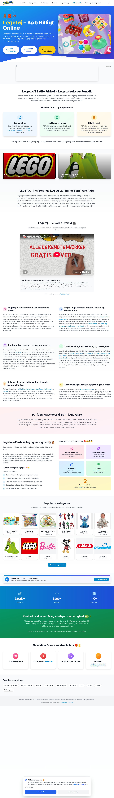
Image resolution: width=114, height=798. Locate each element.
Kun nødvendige (73, 792)
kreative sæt (92, 324)
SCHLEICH (26, 130)
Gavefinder (78, 3)
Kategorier (32, 3)
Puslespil (73, 685)
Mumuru (38, 685)
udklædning (21, 389)
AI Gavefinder (48, 50)
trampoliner (79, 353)
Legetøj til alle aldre (67, 441)
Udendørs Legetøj (73, 346)
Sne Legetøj (49, 685)
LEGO (28, 128)
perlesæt (81, 326)
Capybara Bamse (26, 685)
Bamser (98, 685)
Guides (54, 3)
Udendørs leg (63, 358)
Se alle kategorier (12, 50)
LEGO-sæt (62, 319)
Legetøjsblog (64, 3)
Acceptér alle (41, 792)
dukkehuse (30, 389)
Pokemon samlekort (87, 389)
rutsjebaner (89, 353)
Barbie (90, 685)
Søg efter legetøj (29, 50)
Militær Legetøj (61, 685)
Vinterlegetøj (8, 690)
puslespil (18, 352)
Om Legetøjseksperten (93, 3)
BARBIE (19, 130)
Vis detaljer (30, 787)
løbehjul (103, 353)
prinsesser (100, 666)
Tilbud (45, 3)
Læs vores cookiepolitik (80, 784)
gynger (72, 353)
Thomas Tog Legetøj (10, 685)
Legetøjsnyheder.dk (67, 702)
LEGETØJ (25, 190)
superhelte (93, 666)
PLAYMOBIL (11, 130)
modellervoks (70, 326)
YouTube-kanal (64, 294)
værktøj (5, 391)
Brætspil (95, 471)
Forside (22, 3)
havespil (100, 471)
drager (97, 353)
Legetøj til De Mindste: (20, 307)
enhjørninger (95, 664)
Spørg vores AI (102, 579)
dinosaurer (102, 664)
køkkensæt (48, 389)
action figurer (39, 389)
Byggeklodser (104, 317)
